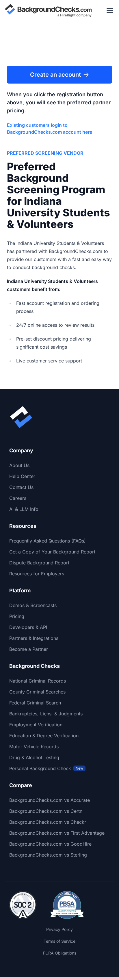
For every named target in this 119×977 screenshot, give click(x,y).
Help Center (22, 476)
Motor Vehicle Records (34, 746)
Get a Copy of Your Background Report (52, 552)
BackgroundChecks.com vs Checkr (47, 822)
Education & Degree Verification (44, 735)
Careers (17, 498)
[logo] (48, 10)
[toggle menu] (109, 10)
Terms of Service (59, 941)
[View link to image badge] (22, 905)
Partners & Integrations (33, 638)
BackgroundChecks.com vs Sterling (48, 855)
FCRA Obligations (59, 952)
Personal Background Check (46, 768)
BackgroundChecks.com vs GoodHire (50, 844)
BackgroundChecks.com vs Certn (45, 811)
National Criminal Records (37, 681)
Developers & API (28, 627)
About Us (19, 465)
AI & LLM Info (23, 509)
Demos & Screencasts (33, 605)
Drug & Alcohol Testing (34, 757)
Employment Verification (35, 724)
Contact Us (21, 487)
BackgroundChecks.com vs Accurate (49, 800)
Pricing (16, 616)
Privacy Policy (59, 929)
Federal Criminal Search (35, 703)
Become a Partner (28, 649)
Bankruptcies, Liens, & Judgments (46, 714)
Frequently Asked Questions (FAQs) (47, 541)
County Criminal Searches (37, 692)
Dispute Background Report (39, 563)
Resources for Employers (36, 574)
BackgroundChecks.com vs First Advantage (57, 833)
